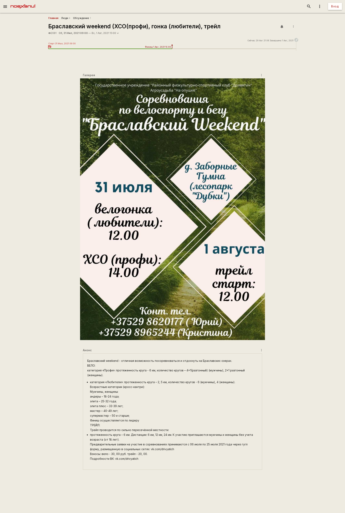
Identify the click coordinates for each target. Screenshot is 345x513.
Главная (53, 18)
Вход (335, 6)
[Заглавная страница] (22, 3)
